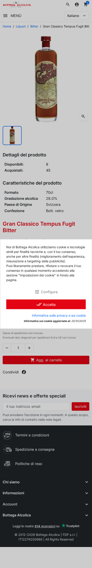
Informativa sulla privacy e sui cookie (59, 316)
